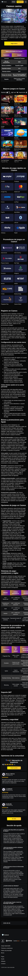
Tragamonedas (22, 92)
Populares (3, 92)
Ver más (14, 818)
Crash (14, 92)
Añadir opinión (14, 767)
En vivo (10, 92)
